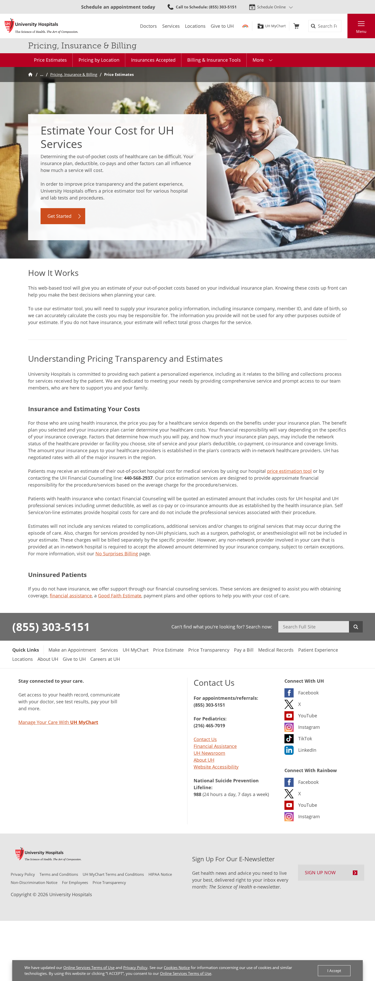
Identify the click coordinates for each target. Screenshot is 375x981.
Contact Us (205, 739)
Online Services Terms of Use (89, 967)
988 (197, 794)
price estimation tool (289, 471)
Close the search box (344, 26)
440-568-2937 (138, 478)
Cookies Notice (177, 967)
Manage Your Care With (58, 722)
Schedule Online (271, 6)
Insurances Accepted (153, 60)
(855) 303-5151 (51, 626)
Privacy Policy (135, 967)
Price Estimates (50, 60)
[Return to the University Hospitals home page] (41, 26)
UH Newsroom (209, 753)
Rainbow (245, 26)
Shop (296, 26)
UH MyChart (275, 26)
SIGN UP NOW (320, 872)
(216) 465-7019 (209, 725)
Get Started (59, 216)
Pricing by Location (99, 60)
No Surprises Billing (116, 553)
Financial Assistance (215, 746)
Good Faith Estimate (119, 596)
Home (30, 74)
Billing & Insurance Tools (214, 60)
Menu (361, 31)
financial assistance (71, 596)
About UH (204, 760)
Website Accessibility (216, 767)
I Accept (334, 970)
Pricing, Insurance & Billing (73, 74)
